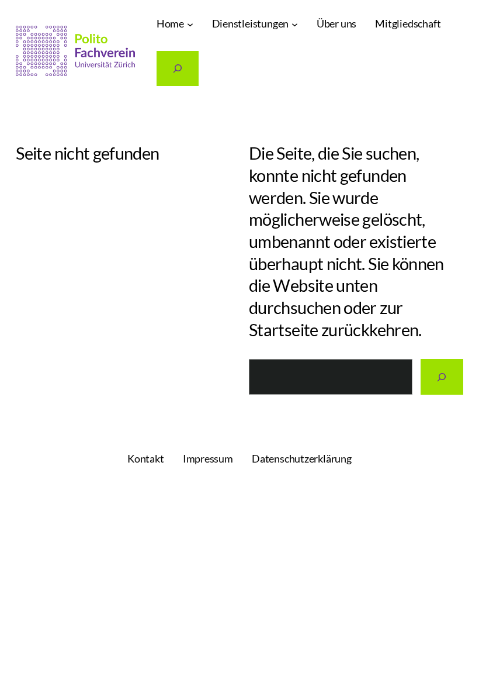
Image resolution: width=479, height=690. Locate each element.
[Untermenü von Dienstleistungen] (294, 24)
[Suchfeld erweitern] (178, 69)
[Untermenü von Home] (190, 24)
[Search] (442, 377)
